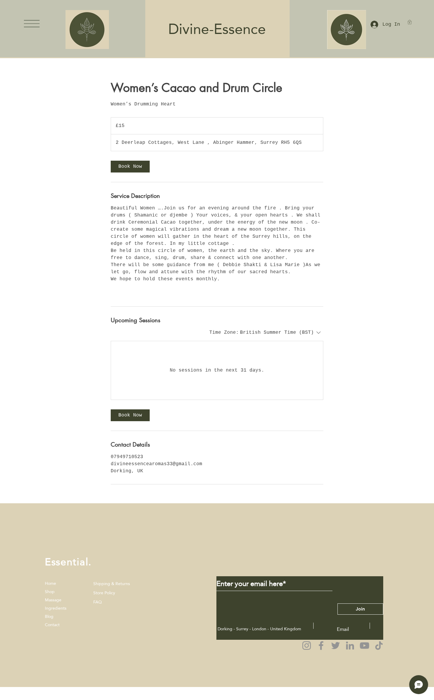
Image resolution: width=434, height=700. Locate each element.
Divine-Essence (213, 29)
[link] (130, 166)
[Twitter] (335, 645)
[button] (32, 23)
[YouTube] (364, 645)
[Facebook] (321, 645)
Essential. (68, 561)
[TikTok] (379, 645)
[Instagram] (306, 645)
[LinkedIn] (350, 645)
